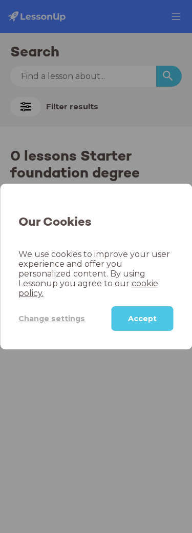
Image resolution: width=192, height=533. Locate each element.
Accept (142, 318)
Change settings (51, 318)
